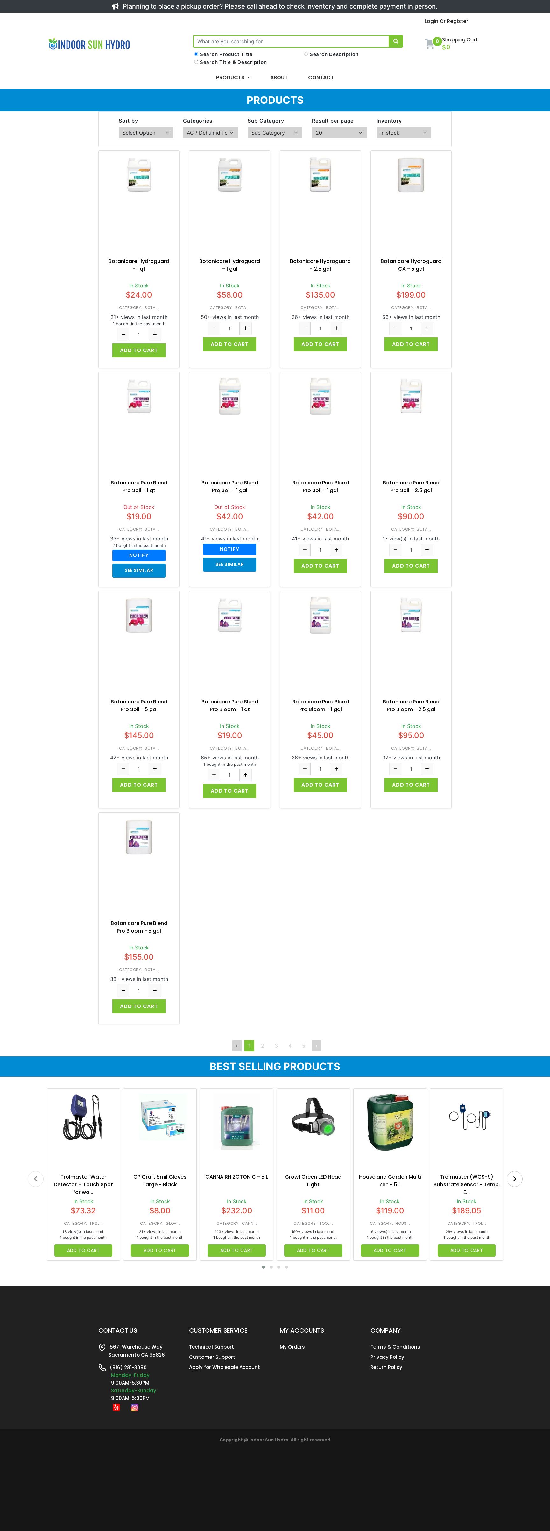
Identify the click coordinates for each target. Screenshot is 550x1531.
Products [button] (231, 77)
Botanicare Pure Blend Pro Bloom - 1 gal (320, 705)
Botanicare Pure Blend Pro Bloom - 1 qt (229, 705)
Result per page (333, 120)
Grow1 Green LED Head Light (313, 1180)
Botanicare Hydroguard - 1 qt (139, 265)
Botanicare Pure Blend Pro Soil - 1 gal (229, 486)
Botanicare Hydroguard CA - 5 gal (411, 265)
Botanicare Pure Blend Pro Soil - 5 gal (139, 705)
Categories (197, 120)
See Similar (139, 570)
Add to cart (139, 350)
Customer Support (212, 1357)
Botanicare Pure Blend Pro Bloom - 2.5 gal (411, 705)
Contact (321, 77)
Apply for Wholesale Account (224, 1367)
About (279, 77)
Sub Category (266, 120)
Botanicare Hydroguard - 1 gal (229, 265)
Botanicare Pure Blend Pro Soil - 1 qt (139, 486)
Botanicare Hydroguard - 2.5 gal (320, 265)
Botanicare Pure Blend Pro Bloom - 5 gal (139, 927)
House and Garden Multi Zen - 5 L (390, 1180)
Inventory (389, 120)
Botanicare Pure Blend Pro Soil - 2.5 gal (411, 486)
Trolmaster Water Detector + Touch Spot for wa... (83, 1184)
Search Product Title (226, 54)
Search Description (334, 54)
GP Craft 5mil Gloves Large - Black (160, 1180)
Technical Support (211, 1347)
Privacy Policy (387, 1357)
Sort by (128, 120)
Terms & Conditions (395, 1347)
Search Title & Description (233, 62)
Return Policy (386, 1367)
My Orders (292, 1347)
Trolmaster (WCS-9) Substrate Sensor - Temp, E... (467, 1184)
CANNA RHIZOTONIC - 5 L (236, 1177)
